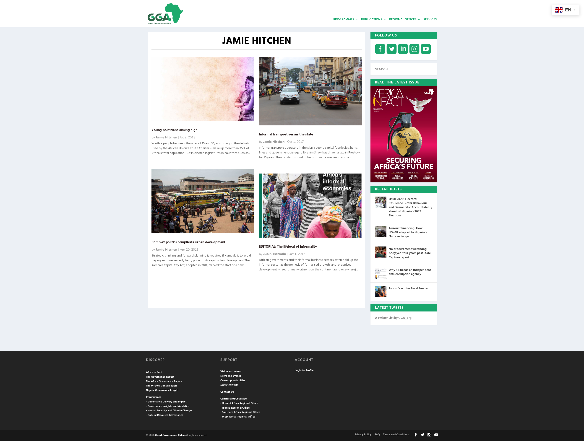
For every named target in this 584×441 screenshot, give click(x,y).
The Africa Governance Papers (164, 381)
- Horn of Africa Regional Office (239, 403)
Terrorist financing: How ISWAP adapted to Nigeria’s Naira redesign (408, 232)
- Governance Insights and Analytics (167, 406)
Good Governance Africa (170, 435)
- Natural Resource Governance (164, 415)
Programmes (343, 19)
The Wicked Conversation (161, 386)
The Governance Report (160, 377)
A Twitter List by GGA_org (393, 318)
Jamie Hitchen (166, 137)
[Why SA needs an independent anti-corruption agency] (380, 273)
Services (430, 19)
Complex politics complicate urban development (188, 242)
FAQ (377, 434)
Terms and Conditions (396, 434)
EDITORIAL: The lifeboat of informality (288, 246)
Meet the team (229, 385)
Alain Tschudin (274, 254)
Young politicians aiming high (174, 130)
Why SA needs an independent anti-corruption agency (410, 272)
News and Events (230, 376)
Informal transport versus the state (286, 134)
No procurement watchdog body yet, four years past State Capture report (410, 253)
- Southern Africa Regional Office (240, 412)
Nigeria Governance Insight (162, 390)
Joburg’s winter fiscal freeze (408, 288)
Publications (371, 19)
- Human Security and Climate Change (169, 410)
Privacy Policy (363, 434)
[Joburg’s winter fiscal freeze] (380, 291)
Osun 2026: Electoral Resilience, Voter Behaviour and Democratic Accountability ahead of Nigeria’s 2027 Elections (410, 207)
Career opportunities (232, 380)
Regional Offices (402, 19)
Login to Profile (304, 370)
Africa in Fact (154, 372)
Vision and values (230, 371)
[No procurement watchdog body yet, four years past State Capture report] (380, 252)
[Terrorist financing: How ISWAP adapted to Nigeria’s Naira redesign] (380, 231)
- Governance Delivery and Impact (166, 401)
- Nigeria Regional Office (235, 408)
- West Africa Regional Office (237, 417)
